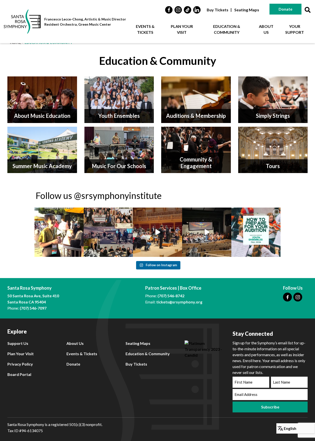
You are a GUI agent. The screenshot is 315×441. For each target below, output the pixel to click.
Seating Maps (246, 9)
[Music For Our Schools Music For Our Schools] (119, 149)
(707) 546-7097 (33, 308)
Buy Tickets (217, 9)
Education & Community (226, 29)
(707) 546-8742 (171, 295)
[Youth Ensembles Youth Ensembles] (119, 99)
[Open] (59, 232)
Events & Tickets (145, 29)
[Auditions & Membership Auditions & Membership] (196, 99)
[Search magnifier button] (307, 10)
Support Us (17, 343)
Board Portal (19, 374)
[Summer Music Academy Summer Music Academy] (42, 149)
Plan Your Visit (182, 29)
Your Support (294, 29)
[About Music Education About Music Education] (42, 99)
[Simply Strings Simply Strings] (273, 99)
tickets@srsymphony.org (179, 302)
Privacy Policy (20, 364)
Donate (285, 9)
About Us (266, 29)
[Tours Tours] (273, 149)
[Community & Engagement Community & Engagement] (196, 149)
